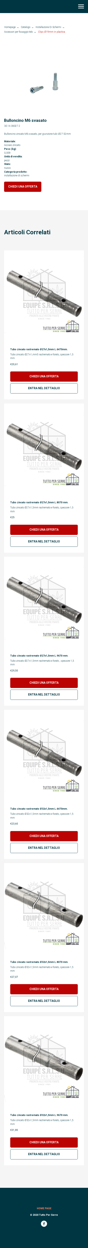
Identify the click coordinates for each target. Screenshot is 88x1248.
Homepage (10, 27)
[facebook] (44, 1225)
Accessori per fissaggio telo (18, 31)
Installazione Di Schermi (48, 27)
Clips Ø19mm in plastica (51, 31)
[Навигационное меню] (81, 6)
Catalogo (25, 27)
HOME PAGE (44, 1208)
